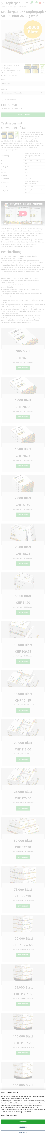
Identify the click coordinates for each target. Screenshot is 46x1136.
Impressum (13, 1115)
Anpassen (23, 1132)
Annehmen (23, 1121)
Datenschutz (5, 1115)
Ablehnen (23, 1127)
